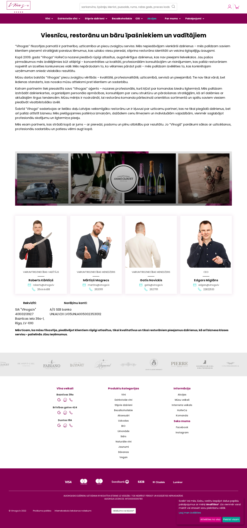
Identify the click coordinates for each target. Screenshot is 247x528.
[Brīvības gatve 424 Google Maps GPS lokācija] (59, 412)
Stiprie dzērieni (94, 18)
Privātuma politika (42, 510)
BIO (123, 426)
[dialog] (229, 6)
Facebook (182, 427)
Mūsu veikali (182, 400)
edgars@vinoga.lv (208, 285)
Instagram (182, 432)
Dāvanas (123, 452)
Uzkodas (123, 420)
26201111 (98, 289)
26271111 (154, 289)
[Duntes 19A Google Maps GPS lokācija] (59, 425)
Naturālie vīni (123, 441)
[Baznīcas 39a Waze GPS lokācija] (65, 399)
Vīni (47, 18)
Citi (137, 18)
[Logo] (18, 7)
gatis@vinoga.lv (154, 285)
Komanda (182, 415)
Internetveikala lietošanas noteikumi (73, 510)
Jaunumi (123, 447)
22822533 (208, 289)
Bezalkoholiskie (122, 18)
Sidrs (123, 436)
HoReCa (182, 410)
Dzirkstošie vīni (67, 18)
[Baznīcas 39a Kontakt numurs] (70, 399)
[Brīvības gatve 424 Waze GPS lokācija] (65, 412)
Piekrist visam (231, 519)
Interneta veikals (182, 405)
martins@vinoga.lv (99, 285)
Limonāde (123, 431)
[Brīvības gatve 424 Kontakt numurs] (70, 412)
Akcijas (151, 18)
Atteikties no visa (210, 519)
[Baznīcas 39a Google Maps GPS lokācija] (59, 399)
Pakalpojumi (193, 18)
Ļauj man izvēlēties (190, 512)
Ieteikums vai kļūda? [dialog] (123, 510)
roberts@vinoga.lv (43, 285)
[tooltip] (236, 6)
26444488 (43, 289)
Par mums (171, 18)
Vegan (123, 457)
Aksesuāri (123, 415)
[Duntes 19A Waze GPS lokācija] (65, 425)
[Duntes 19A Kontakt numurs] (70, 425)
